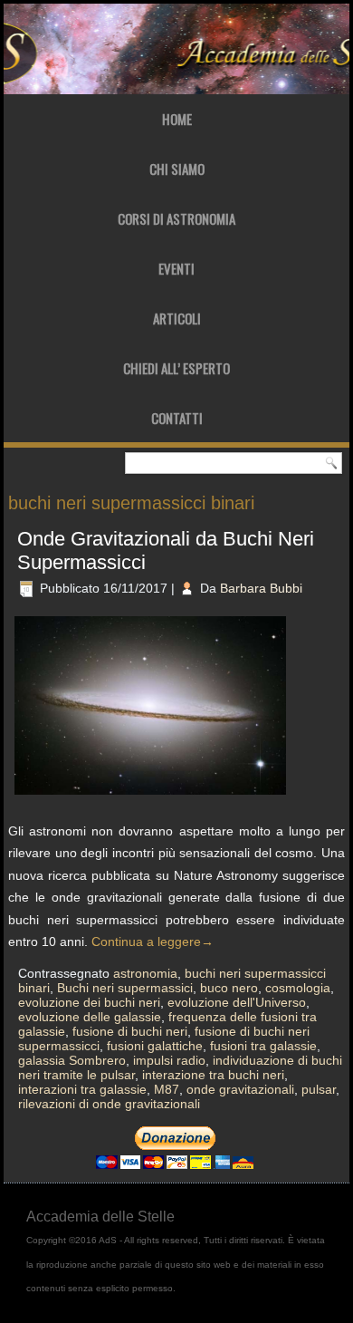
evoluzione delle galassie (89, 1016)
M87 (166, 1089)
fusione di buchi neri (129, 1031)
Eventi (176, 268)
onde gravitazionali (240, 1089)
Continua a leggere (152, 941)
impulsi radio (169, 1060)
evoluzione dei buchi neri (89, 1002)
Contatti (177, 418)
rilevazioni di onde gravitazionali (109, 1103)
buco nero (229, 987)
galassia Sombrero (72, 1060)
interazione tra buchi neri (213, 1074)
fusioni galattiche (155, 1045)
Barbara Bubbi (261, 588)
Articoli (177, 318)
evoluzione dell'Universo (236, 1002)
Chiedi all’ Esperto (176, 368)
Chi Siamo (177, 169)
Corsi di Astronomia (176, 218)
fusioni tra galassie (263, 1045)
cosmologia (297, 987)
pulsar (318, 1089)
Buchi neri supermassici (125, 987)
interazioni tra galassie (82, 1089)
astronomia (145, 973)
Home (177, 119)
